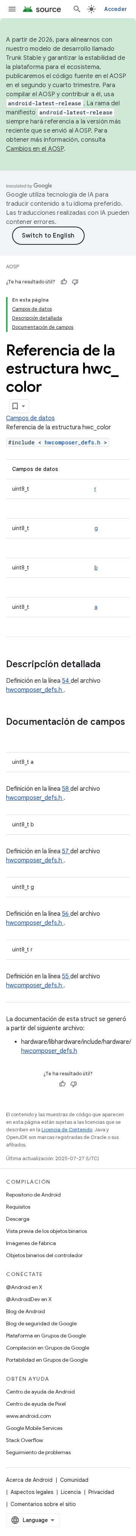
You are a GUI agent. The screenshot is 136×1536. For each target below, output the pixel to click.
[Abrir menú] (12, 9)
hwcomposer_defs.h (74, 442)
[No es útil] (75, 282)
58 (66, 789)
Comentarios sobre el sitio (43, 1504)
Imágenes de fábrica (31, 1243)
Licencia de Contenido (67, 1129)
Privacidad (101, 1492)
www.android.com (28, 1415)
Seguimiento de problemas (38, 1452)
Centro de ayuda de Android (40, 1391)
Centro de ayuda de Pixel (36, 1403)
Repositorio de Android (33, 1194)
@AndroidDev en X (29, 1299)
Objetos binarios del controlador (44, 1255)
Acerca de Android (29, 1480)
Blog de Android (25, 1311)
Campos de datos (30, 418)
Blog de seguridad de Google (41, 1323)
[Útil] (64, 282)
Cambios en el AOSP (35, 149)
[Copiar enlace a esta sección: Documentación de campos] (13, 734)
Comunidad (74, 1480)
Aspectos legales (32, 1492)
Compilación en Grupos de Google (47, 1347)
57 (66, 851)
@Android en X (24, 1287)
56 (66, 914)
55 (66, 976)
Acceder (115, 9)
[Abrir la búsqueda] (77, 9)
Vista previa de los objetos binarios (46, 1231)
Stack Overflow (24, 1440)
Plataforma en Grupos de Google (46, 1335)
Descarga (17, 1218)
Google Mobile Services (34, 1428)
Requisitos (18, 1206)
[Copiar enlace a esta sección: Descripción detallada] (110, 664)
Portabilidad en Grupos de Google (47, 1359)
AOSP (12, 266)
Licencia (71, 1492)
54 (66, 681)
